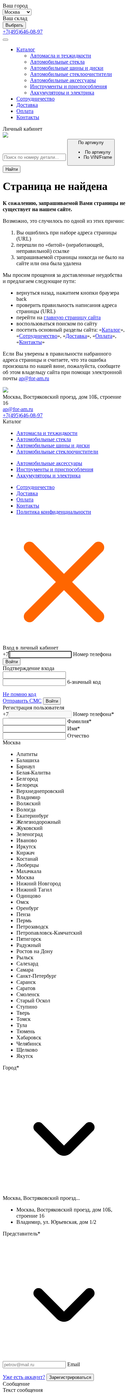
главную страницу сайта (72, 317)
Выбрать (14, 25)
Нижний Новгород (38, 883)
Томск (23, 1019)
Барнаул (25, 766)
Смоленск (28, 994)
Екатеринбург (32, 816)
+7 (6, 654)
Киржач (25, 853)
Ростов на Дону (34, 951)
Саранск (26, 982)
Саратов (25, 988)
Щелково (27, 1050)
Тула (21, 1025)
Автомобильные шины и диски (66, 68)
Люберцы (27, 865)
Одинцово (28, 896)
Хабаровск (28, 1037)
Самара (24, 970)
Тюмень (25, 1031)
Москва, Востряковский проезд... (41, 1198)
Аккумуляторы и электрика (62, 92)
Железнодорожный (38, 822)
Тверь (23, 1013)
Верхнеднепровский (40, 791)
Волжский (28, 803)
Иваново (26, 840)
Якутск (24, 1056)
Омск (22, 902)
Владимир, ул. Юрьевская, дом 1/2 (56, 1222)
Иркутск (26, 846)
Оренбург (27, 908)
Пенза (23, 914)
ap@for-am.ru (34, 378)
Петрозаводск (32, 927)
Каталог (25, 49)
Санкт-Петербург (36, 976)
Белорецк (27, 785)
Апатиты (27, 754)
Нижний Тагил (34, 890)
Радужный (28, 945)
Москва (11, 742)
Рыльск (24, 957)
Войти (11, 661)
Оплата (24, 111)
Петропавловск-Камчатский (49, 933)
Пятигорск (28, 939)
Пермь (23, 920)
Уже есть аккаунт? (24, 1377)
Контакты (27, 117)
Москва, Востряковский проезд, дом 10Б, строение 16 (64, 1213)
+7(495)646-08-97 (23, 32)
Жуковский (29, 828)
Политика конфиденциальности (53, 512)
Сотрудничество (35, 99)
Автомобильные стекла (57, 62)
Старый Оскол (33, 1000)
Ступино (26, 1007)
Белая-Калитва (33, 773)
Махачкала (28, 871)
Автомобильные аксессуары (63, 80)
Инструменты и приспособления (68, 86)
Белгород (27, 779)
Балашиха (27, 760)
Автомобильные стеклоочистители (71, 74)
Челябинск (28, 1044)
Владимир (28, 797)
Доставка (27, 105)
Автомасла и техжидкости (60, 56)
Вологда (25, 809)
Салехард (27, 963)
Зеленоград (29, 834)
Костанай (27, 859)
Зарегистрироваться (70, 1377)
